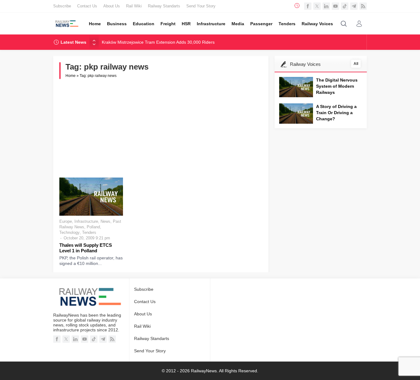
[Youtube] (335, 6)
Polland (93, 227)
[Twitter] (317, 6)
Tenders (89, 232)
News (105, 221)
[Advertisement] (160, 128)
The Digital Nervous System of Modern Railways (337, 86)
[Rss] (363, 6)
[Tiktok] (344, 6)
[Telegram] (354, 6)
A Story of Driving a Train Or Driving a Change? (336, 112)
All (356, 64)
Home (70, 76)
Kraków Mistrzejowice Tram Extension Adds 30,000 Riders (158, 42)
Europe (65, 221)
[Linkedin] (326, 6)
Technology (69, 232)
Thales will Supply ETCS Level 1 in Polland (85, 247)
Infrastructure (86, 221)
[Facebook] (307, 6)
